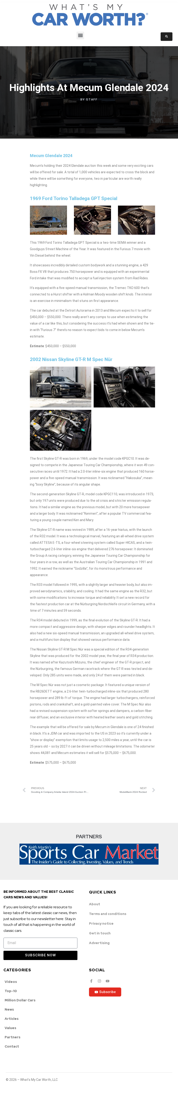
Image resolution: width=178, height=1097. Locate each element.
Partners (12, 1037)
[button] (80, 35)
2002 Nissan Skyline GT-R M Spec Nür (71, 359)
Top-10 (11, 991)
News (9, 1009)
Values (10, 1028)
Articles (12, 1019)
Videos (11, 982)
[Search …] (166, 36)
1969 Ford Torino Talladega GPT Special (73, 198)
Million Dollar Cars (20, 1000)
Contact (12, 1046)
